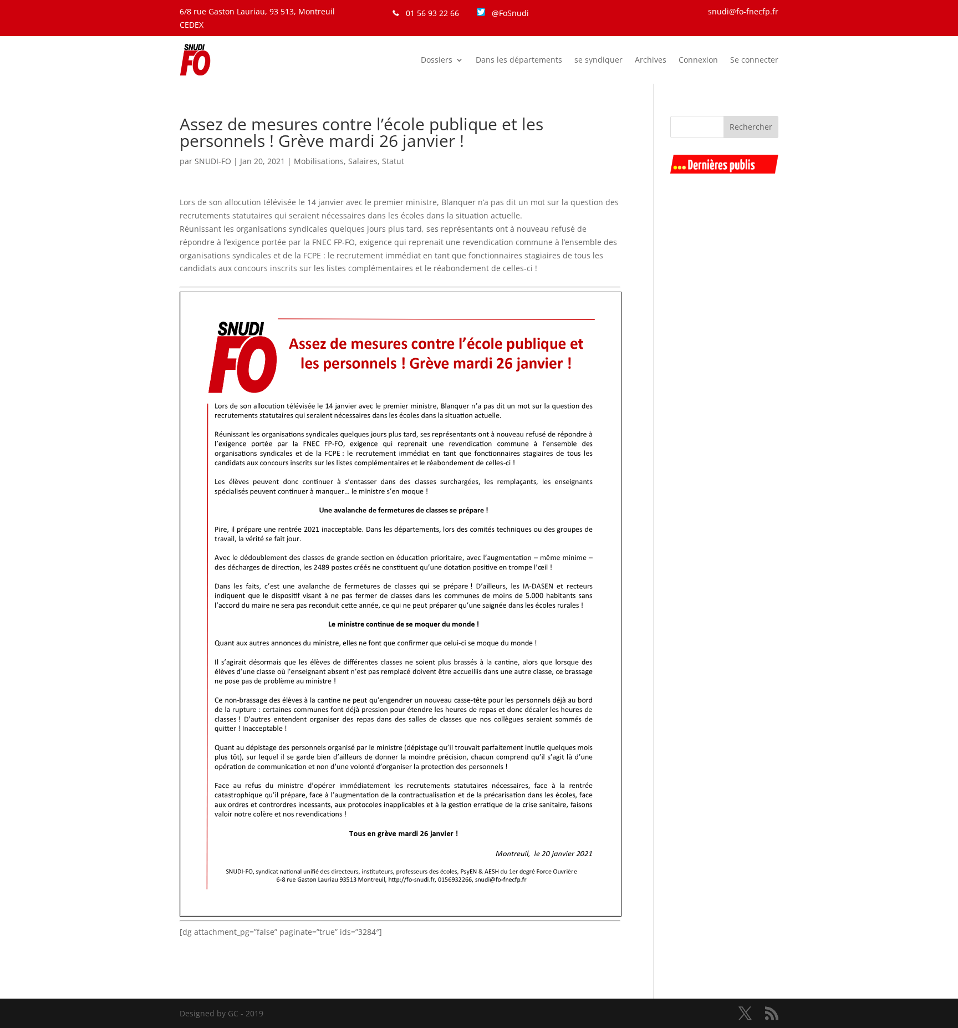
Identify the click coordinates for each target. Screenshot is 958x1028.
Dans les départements (519, 59)
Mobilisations (319, 161)
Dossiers (436, 59)
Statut (393, 161)
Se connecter (754, 59)
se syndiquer (598, 59)
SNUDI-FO (213, 161)
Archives (650, 59)
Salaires (363, 161)
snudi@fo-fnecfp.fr (743, 11)
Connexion (698, 59)
